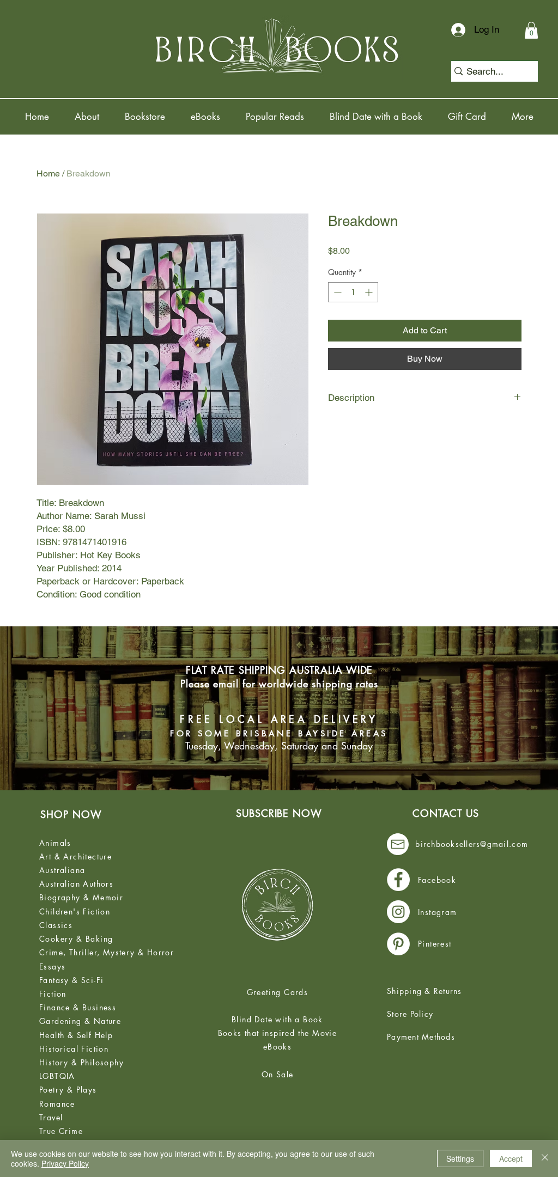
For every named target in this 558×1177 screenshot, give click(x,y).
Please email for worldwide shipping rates (279, 683)
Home (48, 173)
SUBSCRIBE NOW (279, 813)
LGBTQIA (57, 1076)
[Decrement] (336, 292)
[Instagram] (398, 911)
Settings (460, 1158)
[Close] (544, 1158)
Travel (51, 1117)
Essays (52, 966)
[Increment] (370, 292)
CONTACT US (446, 813)
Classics (55, 925)
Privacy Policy (65, 1163)
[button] (531, 30)
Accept (511, 1158)
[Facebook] (398, 879)
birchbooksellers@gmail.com (471, 844)
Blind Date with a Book (277, 1019)
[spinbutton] (353, 292)
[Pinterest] (398, 943)
